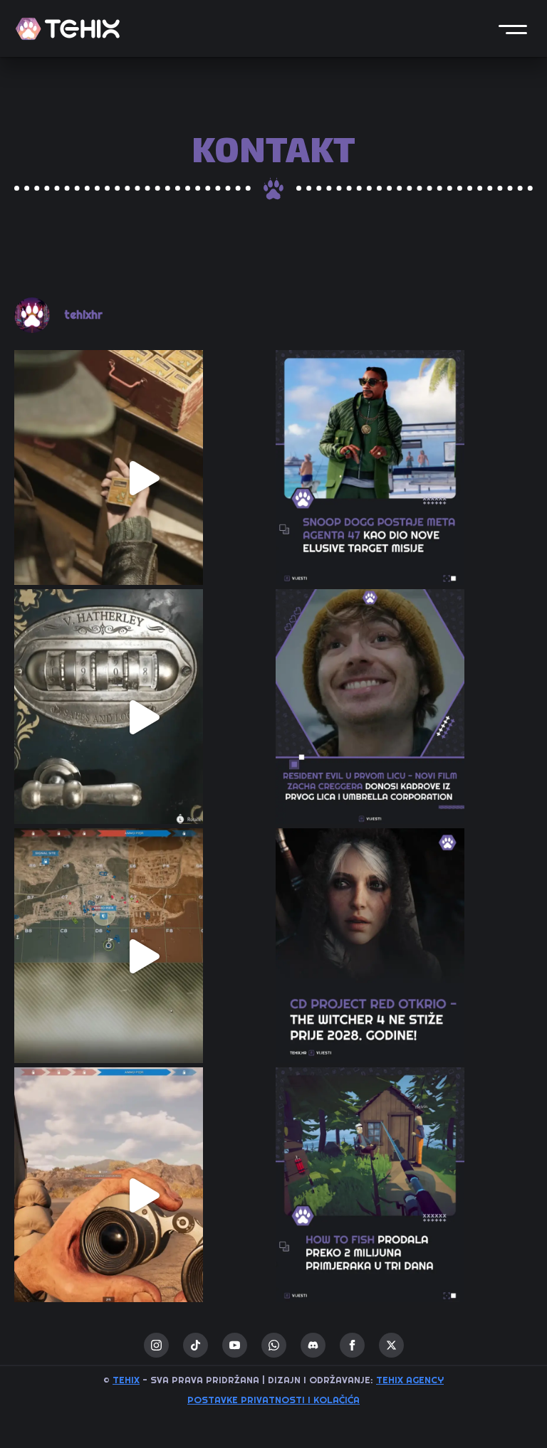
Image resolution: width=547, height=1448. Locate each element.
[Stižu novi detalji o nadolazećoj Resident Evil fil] (404, 717)
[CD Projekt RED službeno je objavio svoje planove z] (404, 956)
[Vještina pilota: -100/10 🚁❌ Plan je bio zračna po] (142, 1195)
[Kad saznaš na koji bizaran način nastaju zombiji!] (142, 478)
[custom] (195, 1345)
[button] (513, 28)
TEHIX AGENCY (410, 1379)
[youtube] (234, 1345)
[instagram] (156, 1345)
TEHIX (126, 1379)
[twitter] (391, 1345)
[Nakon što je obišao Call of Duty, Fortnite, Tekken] (404, 478)
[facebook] (352, 1345)
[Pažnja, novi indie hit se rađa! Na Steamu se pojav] (404, 1195)
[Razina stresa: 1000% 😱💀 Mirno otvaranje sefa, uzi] (142, 717)
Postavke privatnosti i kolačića (273, 1399)
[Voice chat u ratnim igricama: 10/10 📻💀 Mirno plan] (142, 956)
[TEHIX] (67, 29)
